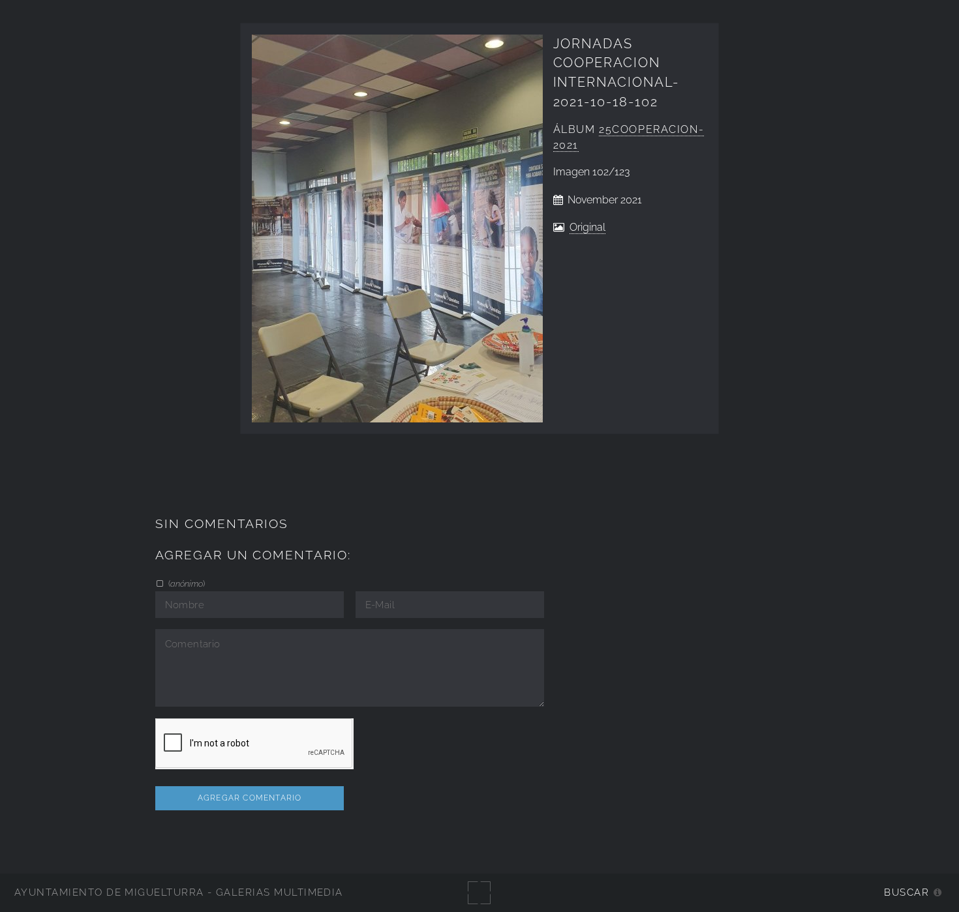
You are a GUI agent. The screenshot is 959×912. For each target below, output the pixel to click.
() (185, 583)
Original (587, 227)
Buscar (906, 892)
